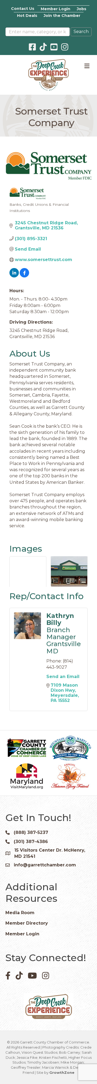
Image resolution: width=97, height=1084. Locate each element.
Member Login (55, 8)
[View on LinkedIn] (14, 276)
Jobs (81, 8)
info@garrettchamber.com (45, 864)
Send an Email (62, 676)
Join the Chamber (62, 15)
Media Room (19, 912)
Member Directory (26, 923)
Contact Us (22, 8)
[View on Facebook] (24, 276)
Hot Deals (27, 15)
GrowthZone (61, 1072)
